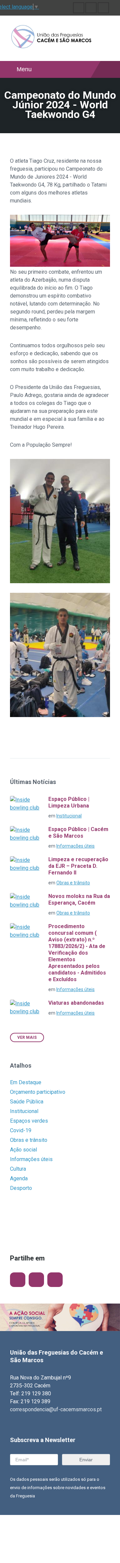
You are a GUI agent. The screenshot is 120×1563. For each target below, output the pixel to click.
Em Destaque (25, 1082)
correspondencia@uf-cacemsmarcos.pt (56, 1409)
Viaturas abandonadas (76, 1003)
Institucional (69, 815)
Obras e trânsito (73, 882)
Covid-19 (20, 1130)
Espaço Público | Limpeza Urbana (68, 802)
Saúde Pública (26, 1101)
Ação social (23, 1149)
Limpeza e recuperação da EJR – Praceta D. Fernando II (78, 866)
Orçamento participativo (37, 1092)
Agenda (19, 1178)
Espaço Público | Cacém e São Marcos (78, 832)
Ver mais (27, 1037)
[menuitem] (78, 7)
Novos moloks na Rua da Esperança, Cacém (79, 899)
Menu (24, 69)
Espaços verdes (29, 1121)
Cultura (18, 1169)
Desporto (21, 1188)
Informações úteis (75, 846)
